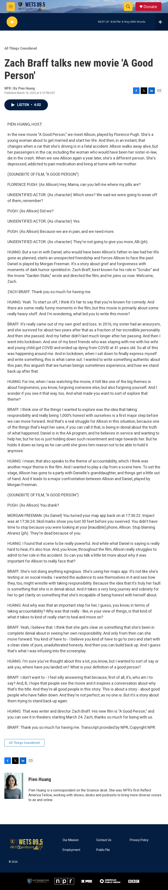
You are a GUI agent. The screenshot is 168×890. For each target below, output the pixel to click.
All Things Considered (20, 48)
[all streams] (161, 22)
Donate (150, 6)
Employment (71, 850)
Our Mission (71, 840)
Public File (103, 850)
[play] (12, 21)
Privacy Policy (139, 840)
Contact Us (103, 840)
